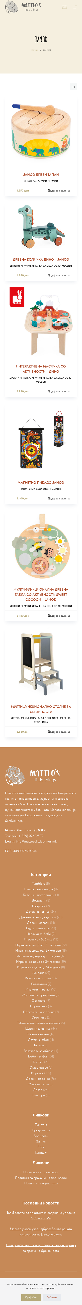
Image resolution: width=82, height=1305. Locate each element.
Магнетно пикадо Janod (41, 483)
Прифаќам (31, 1297)
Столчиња (41, 722)
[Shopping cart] (64, 7)
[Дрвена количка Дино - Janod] (41, 227)
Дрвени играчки (20, 265)
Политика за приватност (41, 1172)
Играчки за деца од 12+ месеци (52, 265)
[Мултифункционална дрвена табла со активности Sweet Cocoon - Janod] (41, 546)
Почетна (41, 1125)
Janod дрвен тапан (41, 175)
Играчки (29, 181)
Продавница (41, 1130)
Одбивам (52, 1297)
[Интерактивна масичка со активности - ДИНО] (41, 323)
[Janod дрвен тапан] (41, 131)
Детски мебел (20, 718)
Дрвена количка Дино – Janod (41, 259)
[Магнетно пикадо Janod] (41, 439)
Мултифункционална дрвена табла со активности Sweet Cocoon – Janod (41, 594)
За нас (41, 1141)
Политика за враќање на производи (41, 1178)
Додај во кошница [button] (59, 191)
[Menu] (75, 7)
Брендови (41, 1136)
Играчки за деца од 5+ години (41, 489)
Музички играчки (46, 181)
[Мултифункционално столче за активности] (41, 663)
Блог (41, 1147)
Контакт (41, 1153)
